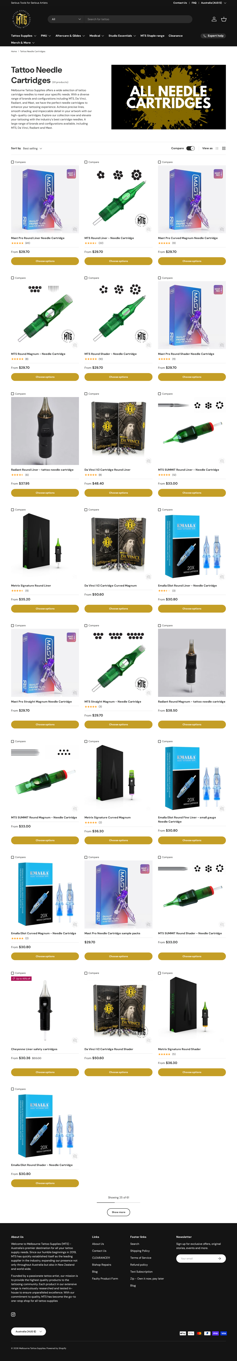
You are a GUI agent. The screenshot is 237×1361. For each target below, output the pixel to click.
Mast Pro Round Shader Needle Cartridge (186, 354)
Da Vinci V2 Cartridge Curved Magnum (110, 585)
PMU (44, 36)
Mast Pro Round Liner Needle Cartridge (38, 238)
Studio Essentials (120, 36)
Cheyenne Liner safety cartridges (34, 1049)
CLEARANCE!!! (101, 1258)
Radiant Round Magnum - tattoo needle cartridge (191, 701)
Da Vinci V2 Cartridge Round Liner (107, 470)
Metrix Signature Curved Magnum (107, 817)
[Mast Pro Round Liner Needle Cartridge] (45, 199)
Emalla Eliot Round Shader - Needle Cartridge (42, 1165)
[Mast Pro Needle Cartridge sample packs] (118, 894)
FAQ (194, 2)
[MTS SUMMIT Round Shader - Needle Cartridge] (192, 894)
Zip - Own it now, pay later (147, 1278)
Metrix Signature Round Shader (179, 1049)
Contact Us (180, 2)
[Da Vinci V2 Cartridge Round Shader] (118, 1010)
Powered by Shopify (56, 1348)
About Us (98, 1244)
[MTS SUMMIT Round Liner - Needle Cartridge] (192, 431)
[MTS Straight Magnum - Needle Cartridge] (118, 663)
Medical (95, 36)
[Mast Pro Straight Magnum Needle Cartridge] (45, 663)
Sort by (16, 148)
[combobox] (120, 19)
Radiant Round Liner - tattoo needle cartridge (42, 470)
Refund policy (139, 1265)
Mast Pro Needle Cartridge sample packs (112, 933)
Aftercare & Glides (68, 36)
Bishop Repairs (101, 1265)
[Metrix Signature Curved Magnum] (118, 779)
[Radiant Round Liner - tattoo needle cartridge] (45, 431)
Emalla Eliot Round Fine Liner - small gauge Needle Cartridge (187, 819)
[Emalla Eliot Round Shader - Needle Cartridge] (45, 1126)
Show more (118, 1212)
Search (134, 1244)
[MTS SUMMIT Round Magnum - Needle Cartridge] (45, 779)
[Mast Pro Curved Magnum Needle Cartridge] (192, 199)
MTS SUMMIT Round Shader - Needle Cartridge (190, 933)
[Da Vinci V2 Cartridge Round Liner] (118, 431)
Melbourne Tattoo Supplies (32, 1348)
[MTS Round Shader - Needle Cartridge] (118, 315)
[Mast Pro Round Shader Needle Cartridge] (192, 315)
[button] (224, 19)
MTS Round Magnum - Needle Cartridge (38, 354)
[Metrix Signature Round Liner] (45, 547)
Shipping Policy (140, 1251)
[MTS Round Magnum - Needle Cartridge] (45, 315)
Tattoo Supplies (21, 36)
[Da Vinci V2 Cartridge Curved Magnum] (118, 547)
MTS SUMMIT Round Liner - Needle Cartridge (188, 470)
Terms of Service (140, 1258)
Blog (95, 1271)
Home (14, 51)
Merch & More (21, 42)
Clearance (176, 36)
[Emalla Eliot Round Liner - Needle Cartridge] (192, 547)
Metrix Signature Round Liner (31, 585)
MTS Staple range (152, 36)
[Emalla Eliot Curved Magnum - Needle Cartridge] (45, 894)
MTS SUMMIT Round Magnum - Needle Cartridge (44, 817)
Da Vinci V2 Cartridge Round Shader (108, 1049)
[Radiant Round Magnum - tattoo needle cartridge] (192, 663)
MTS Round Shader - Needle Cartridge (110, 354)
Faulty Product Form (105, 1278)
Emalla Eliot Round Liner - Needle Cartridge (187, 585)
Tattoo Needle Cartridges (32, 51)
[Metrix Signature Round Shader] (192, 1010)
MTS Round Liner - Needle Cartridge (109, 238)
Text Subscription (141, 1271)
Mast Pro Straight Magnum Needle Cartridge (41, 701)
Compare (177, 148)
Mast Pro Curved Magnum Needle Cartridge (188, 238)
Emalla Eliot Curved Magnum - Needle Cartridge (43, 933)
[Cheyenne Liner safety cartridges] (45, 1010)
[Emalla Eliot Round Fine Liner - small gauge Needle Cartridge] (192, 779)
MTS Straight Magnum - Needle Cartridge (112, 701)
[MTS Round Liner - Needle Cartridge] (118, 199)
